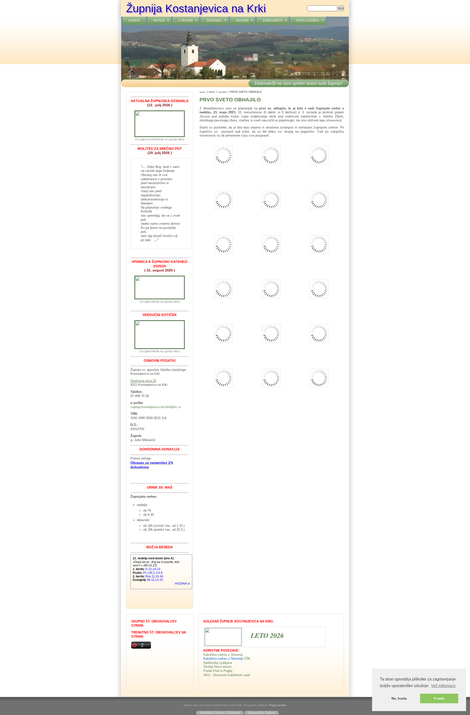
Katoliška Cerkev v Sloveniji (220, 713)
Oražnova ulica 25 (143, 381)
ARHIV (212, 92)
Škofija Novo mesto (217, 666)
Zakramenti (269, 21)
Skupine (239, 21)
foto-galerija (304, 21)
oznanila (211, 21)
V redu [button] (439, 698)
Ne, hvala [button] (399, 698)
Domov (134, 20)
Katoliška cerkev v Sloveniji (223, 654)
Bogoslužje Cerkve (261, 713)
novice (156, 21)
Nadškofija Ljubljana (217, 663)
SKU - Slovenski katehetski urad (226, 675)
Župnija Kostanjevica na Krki (196, 8)
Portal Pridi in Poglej (217, 671)
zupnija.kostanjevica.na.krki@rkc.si (155, 407)
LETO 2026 (267, 635)
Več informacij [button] (443, 686)
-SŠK (246, 658)
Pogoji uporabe (277, 705)
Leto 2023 (222, 92)
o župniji (183, 21)
